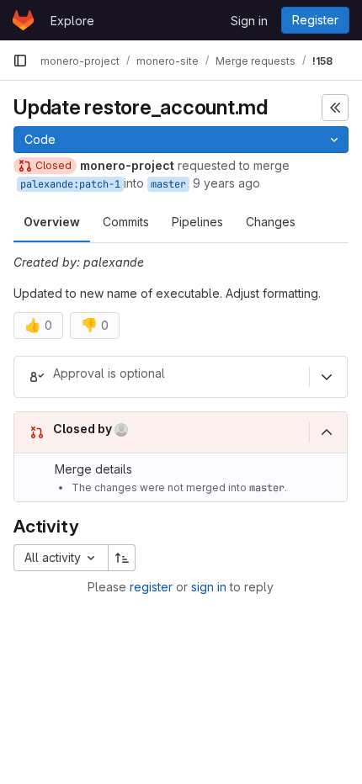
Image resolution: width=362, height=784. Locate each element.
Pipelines (197, 222)
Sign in (249, 20)
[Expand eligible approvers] (327, 377)
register (151, 587)
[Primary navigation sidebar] (20, 60)
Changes (270, 222)
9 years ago (226, 183)
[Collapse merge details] (327, 432)
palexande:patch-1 (70, 184)
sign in (208, 587)
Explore (72, 20)
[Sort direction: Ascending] (122, 557)
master (168, 184)
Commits (126, 222)
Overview (52, 222)
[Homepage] (23, 20)
